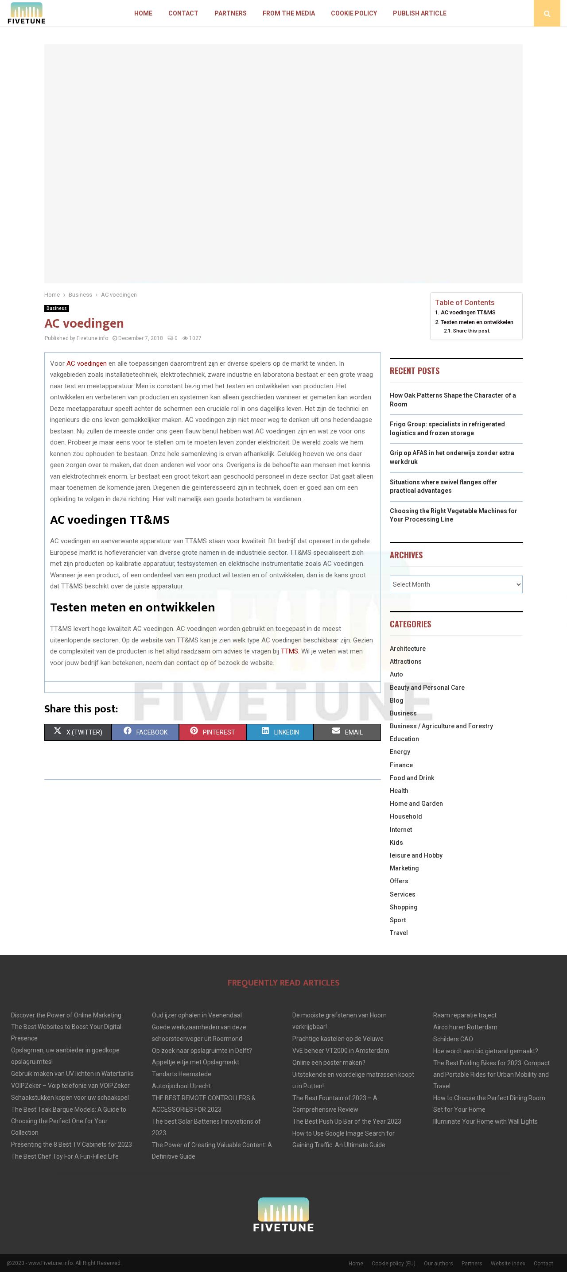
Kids (396, 842)
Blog (397, 700)
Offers (399, 881)
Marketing (404, 868)
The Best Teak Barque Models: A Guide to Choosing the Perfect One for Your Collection (68, 1121)
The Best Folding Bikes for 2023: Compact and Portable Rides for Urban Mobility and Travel (491, 1074)
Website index (508, 1263)
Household (406, 816)
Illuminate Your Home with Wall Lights (485, 1121)
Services (403, 894)
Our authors (438, 1263)
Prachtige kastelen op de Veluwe (338, 1038)
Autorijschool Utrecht (181, 1086)
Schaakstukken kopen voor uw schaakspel (70, 1097)
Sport (398, 920)
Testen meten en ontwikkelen (477, 322)
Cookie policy (354, 13)
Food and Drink (412, 777)
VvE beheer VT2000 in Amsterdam (340, 1050)
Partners (230, 13)
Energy (400, 751)
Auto (396, 674)
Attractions (406, 661)
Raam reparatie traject (465, 1015)
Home (143, 13)
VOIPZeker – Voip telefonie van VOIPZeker (70, 1085)
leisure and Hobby (416, 855)
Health (399, 790)
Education (404, 738)
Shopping (404, 907)
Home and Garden (416, 803)
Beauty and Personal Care (427, 687)
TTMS (289, 651)
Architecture (408, 648)
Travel (399, 932)
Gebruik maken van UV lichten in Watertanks (72, 1073)
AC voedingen (86, 363)
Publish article (420, 13)
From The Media (289, 13)
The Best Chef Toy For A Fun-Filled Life (65, 1156)
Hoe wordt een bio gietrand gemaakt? (485, 1051)
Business (57, 308)
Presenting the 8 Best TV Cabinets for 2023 (71, 1144)
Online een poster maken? (328, 1062)
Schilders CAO (453, 1039)
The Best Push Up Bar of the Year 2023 (346, 1121)
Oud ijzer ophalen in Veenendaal (197, 1015)
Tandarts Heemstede (181, 1074)
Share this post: (471, 331)
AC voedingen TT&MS (468, 312)
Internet (401, 829)
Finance (401, 765)
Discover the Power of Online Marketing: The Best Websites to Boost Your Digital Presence (67, 1027)
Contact (183, 13)
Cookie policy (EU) (394, 1263)
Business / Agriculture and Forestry (441, 726)
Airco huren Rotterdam (465, 1027)
